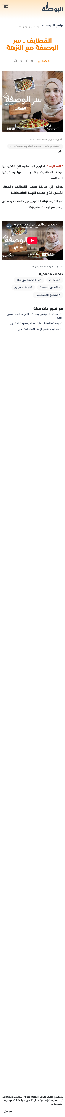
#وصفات (54, 279)
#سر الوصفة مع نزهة (28, 279)
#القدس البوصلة (50, 287)
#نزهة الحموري (23, 287)
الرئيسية (36, 27)
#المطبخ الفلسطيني (48, 294)
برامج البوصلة (24, 27)
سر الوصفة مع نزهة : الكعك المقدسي (38, 329)
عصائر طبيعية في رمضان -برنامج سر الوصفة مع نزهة (34, 316)
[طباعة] (16, 61)
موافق (8, 1111)
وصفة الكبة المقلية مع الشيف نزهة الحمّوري (34, 323)
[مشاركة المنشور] (32, 61)
